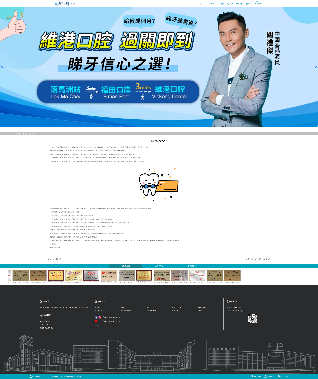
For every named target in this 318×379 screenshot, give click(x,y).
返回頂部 (284, 376)
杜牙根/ (32, 134)
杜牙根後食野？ (57, 259)
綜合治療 (175, 311)
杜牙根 (200, 311)
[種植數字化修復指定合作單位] (33, 275)
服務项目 (239, 4)
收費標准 (249, 4)
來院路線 (258, 4)
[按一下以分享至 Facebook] (96, 317)
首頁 (201, 4)
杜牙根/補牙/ (24, 134)
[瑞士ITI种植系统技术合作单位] (51, 275)
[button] (316, 66)
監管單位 (192, 266)
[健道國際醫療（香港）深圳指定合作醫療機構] (174, 275)
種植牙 (97, 307)
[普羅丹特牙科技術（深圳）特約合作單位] (139, 275)
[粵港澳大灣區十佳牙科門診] (121, 275)
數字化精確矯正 (126, 311)
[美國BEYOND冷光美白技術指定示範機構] (157, 275)
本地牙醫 (220, 4)
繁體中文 (258, 1)
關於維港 (211, 4)
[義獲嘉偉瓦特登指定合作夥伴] (16, 275)
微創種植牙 (99, 311)
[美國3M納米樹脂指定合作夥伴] (69, 275)
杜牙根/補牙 (202, 307)
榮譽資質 (126, 266)
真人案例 (230, 4)
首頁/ (18, 134)
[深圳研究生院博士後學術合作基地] (104, 275)
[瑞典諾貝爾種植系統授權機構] (192, 275)
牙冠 (147, 307)
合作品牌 (159, 266)
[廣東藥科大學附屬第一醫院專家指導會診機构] (86, 275)
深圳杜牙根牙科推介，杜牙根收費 (259, 259)
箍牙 (122, 307)
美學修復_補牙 (151, 311)
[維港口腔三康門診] (99, 317)
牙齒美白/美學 (176, 307)
